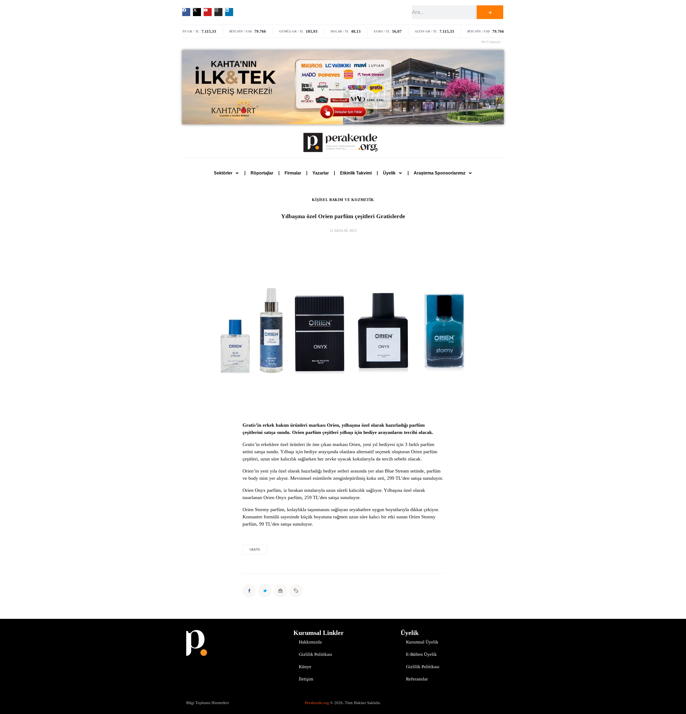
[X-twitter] (197, 12)
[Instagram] (218, 12)
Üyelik (389, 173)
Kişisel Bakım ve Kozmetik (343, 200)
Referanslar (417, 679)
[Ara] (490, 12)
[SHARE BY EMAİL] (280, 590)
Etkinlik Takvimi (356, 173)
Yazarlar (320, 173)
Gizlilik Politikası (315, 654)
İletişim (306, 679)
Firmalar (293, 173)
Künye (305, 666)
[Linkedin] (229, 12)
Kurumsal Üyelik (422, 642)
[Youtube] (208, 12)
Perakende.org (317, 703)
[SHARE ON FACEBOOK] (249, 590)
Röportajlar (262, 173)
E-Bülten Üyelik (421, 654)
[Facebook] (186, 12)
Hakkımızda (310, 642)
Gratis (254, 549)
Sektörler (223, 173)
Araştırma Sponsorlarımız (439, 173)
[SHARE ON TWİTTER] (264, 590)
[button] (296, 590)
